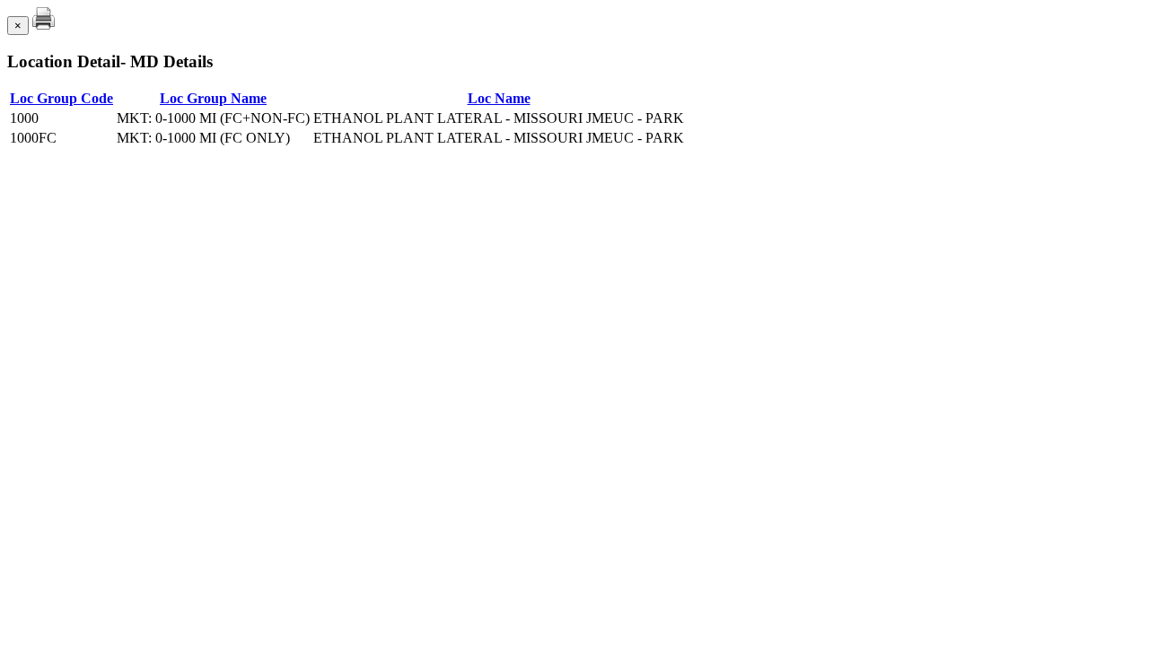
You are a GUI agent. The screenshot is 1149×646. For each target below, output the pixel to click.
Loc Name (499, 98)
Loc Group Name (213, 98)
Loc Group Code (61, 98)
